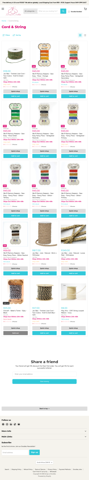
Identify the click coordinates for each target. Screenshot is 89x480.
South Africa (43, 462)
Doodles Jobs (77, 469)
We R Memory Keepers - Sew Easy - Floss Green (14, 135)
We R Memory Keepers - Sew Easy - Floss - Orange (43, 75)
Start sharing (44, 381)
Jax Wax (5, 80)
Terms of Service (40, 469)
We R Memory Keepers (39, 78)
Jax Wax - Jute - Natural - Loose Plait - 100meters (73, 254)
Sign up (34, 452)
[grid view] (80, 35)
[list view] (85, 35)
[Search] (63, 11)
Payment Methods (65, 469)
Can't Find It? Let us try (40, 471)
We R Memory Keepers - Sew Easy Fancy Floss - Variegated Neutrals (43, 136)
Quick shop (15, 91)
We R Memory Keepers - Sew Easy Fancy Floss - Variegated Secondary (72, 76)
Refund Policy (28, 469)
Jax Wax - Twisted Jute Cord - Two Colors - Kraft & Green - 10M (14, 76)
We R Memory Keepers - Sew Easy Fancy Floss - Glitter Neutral (15, 254)
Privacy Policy (52, 469)
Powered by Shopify (44, 476)
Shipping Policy (16, 469)
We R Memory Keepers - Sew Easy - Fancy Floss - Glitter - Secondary (43, 195)
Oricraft (5, 315)
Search (7, 469)
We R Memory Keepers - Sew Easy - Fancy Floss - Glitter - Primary (71, 195)
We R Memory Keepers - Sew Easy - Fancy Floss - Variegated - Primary (73, 136)
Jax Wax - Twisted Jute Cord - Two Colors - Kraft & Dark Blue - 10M (44, 313)
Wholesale (53, 471)
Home (4, 21)
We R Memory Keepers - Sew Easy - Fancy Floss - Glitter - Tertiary (14, 195)
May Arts (63, 315)
